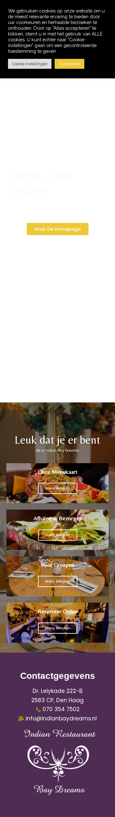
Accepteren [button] (69, 63)
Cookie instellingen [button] (30, 63)
